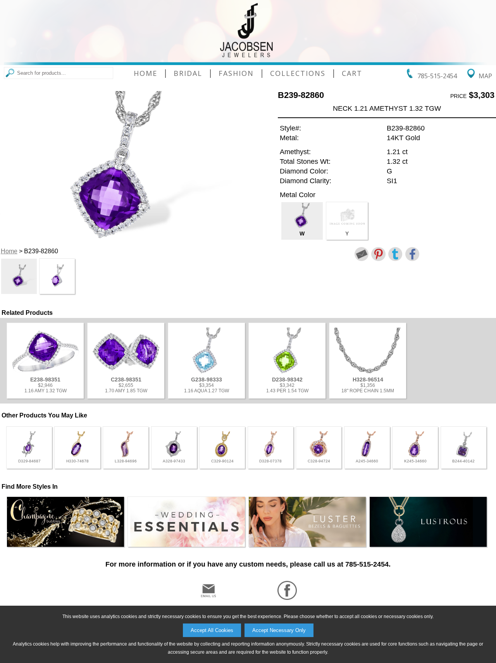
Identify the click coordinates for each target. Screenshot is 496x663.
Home (145, 73)
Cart (352, 73)
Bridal (188, 73)
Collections (298, 73)
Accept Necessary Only (279, 630)
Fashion (236, 73)
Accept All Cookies (212, 630)
